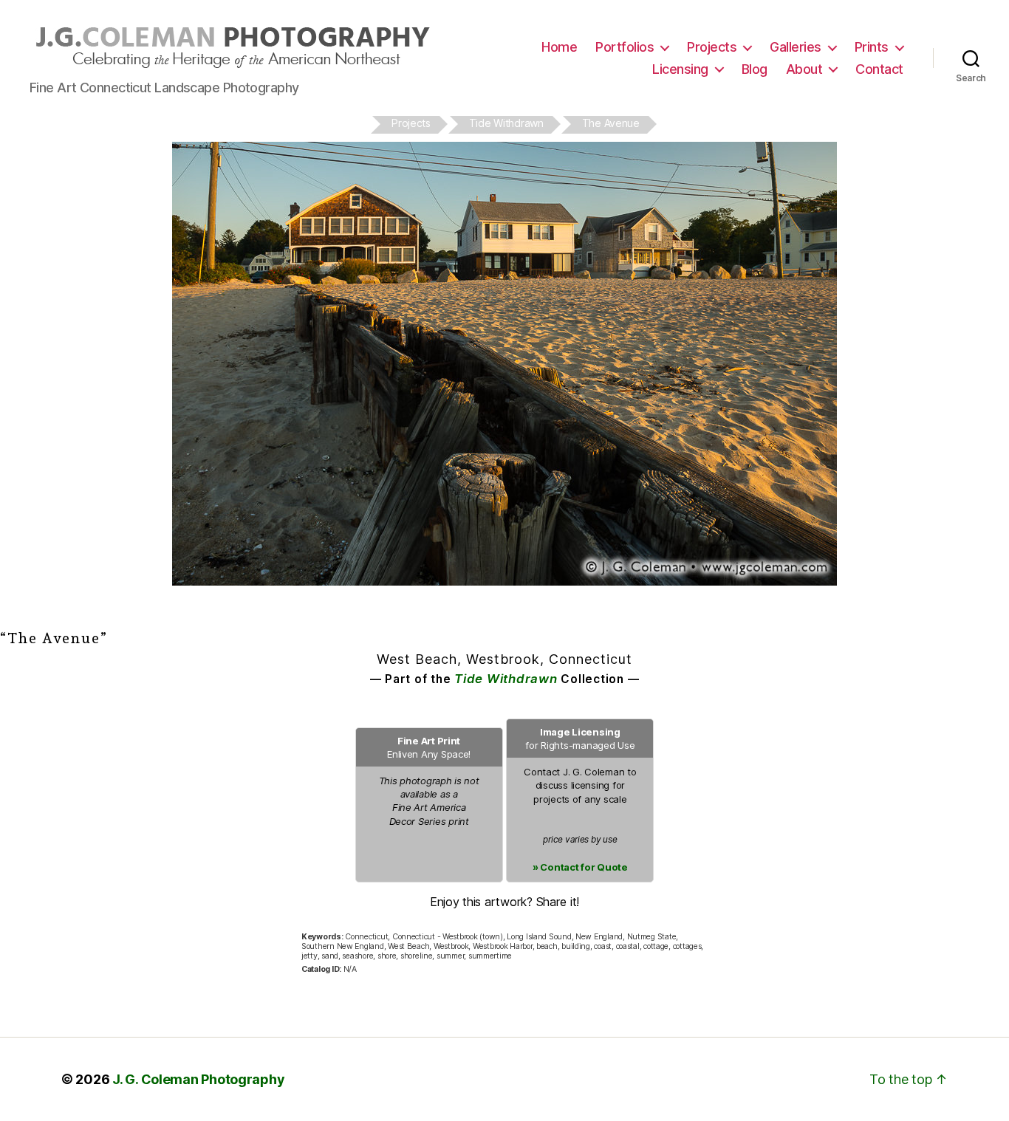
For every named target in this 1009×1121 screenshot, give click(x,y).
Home (559, 47)
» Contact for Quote (580, 867)
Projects (711, 47)
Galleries (795, 47)
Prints (872, 47)
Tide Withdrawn (506, 678)
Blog (754, 69)
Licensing (680, 69)
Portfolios (624, 47)
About (804, 69)
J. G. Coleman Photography (198, 1079)
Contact (879, 69)
